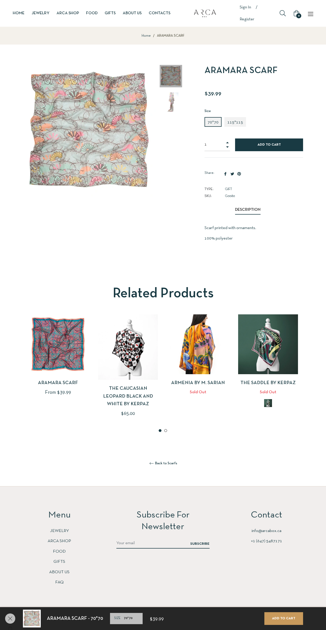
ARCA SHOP (59, 541)
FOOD (59, 551)
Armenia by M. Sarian (198, 383)
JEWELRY (59, 531)
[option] (58, 363)
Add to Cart (283, 618)
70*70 (213, 122)
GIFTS (59, 562)
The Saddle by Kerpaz (268, 383)
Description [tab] (248, 210)
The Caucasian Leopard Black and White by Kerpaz (128, 396)
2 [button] (165, 430)
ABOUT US (59, 572)
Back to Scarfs (165, 463)
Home (146, 35)
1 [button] (160, 430)
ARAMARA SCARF (58, 383)
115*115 (235, 122)
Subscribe (200, 543)
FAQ (59, 582)
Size (208, 111)
